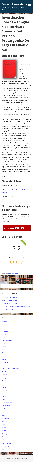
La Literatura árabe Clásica (10, 303)
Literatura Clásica (7, 402)
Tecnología (5, 446)
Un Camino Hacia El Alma (9, 297)
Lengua (4, 396)
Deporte (4, 356)
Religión (4, 440)
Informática (5, 390)
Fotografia (5, 378)
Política (4, 431)
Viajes (4, 449)
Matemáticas (6, 406)
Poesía (4, 427)
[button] (30, 3)
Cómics (4, 343)
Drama (4, 359)
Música (4, 415)
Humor (4, 387)
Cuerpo (4, 353)
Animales (4, 322)
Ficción (4, 371)
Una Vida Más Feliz (7, 310)
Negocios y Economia (8, 418)
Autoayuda (5, 331)
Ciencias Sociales (13, 273)
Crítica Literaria (6, 350)
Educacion (5, 362)
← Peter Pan (3, 278)
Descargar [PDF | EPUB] (16, 228)
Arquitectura (5, 325)
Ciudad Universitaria (14, 4)
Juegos (4, 393)
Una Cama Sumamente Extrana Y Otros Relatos (16, 306)
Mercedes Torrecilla (12, 190)
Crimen (4, 347)
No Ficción (5, 421)
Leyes (3, 399)
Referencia (5, 437)
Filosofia (4, 374)
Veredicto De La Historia (9, 300)
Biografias (5, 334)
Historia (4, 384)
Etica (3, 365)
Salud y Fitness (6, 443)
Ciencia (4, 337)
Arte (3, 328)
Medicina (4, 409)
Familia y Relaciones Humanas (11, 368)
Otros (3, 424)
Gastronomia (6, 381)
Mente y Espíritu (7, 412)
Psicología (5, 434)
